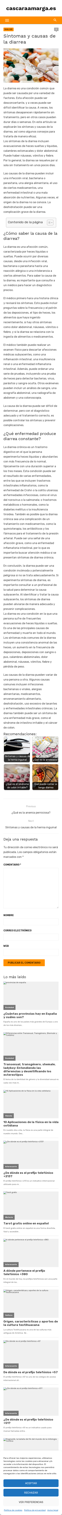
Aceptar (31, 1483)
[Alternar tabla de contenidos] (48, 222)
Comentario (12, 864)
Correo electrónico (17, 930)
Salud (8, 29)
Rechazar (31, 1492)
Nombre (8, 915)
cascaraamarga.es (31, 8)
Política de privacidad (35, 1510)
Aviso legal (52, 1510)
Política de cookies (13, 1510)
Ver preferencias (31, 1502)
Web (6, 946)
